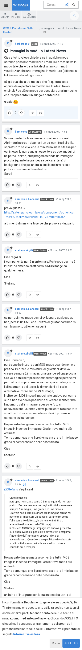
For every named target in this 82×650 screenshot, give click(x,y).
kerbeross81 (22, 43)
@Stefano (11, 489)
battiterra (21, 131)
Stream (5, 17)
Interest (16, 17)
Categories (29, 17)
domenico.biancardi (27, 199)
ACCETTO (71, 643)
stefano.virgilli (24, 250)
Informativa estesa (26, 634)
